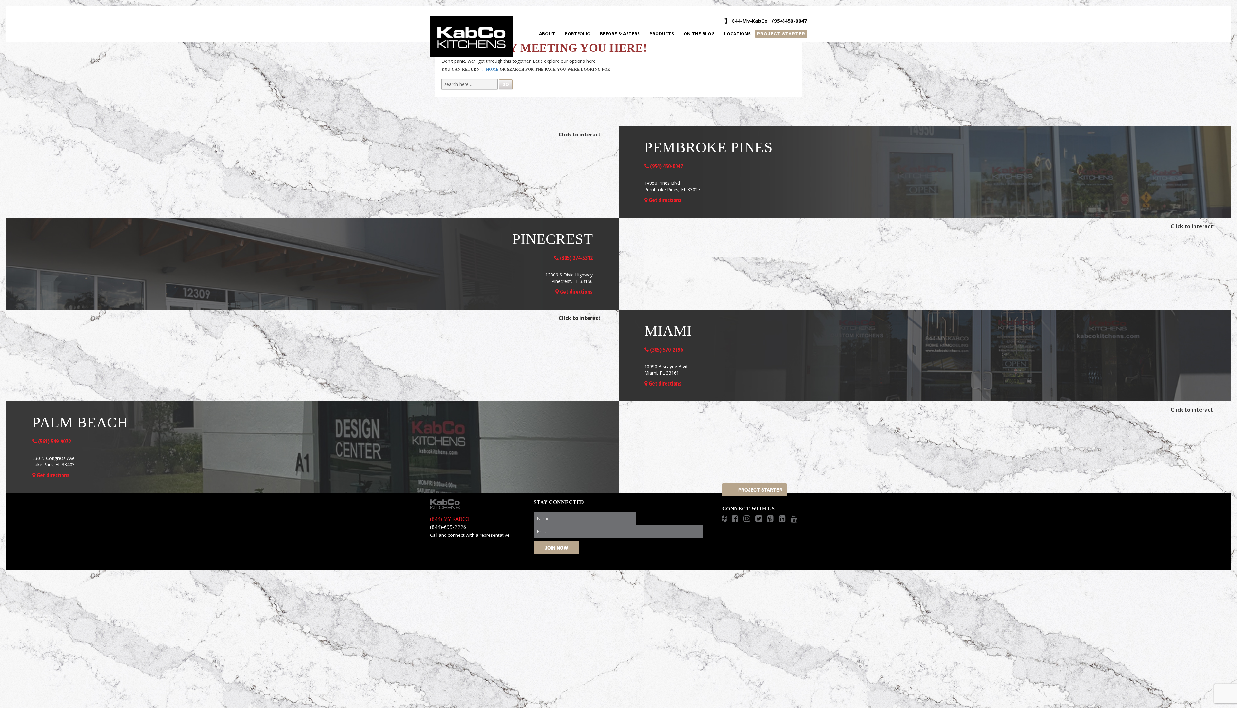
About (547, 34)
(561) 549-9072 (54, 441)
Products (661, 34)
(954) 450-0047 (666, 166)
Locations (737, 34)
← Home (490, 69)
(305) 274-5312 (576, 258)
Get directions (664, 200)
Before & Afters (620, 34)
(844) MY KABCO (449, 519)
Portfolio (577, 34)
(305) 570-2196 (666, 349)
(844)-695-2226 (448, 527)
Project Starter (781, 33)
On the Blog (699, 34)
